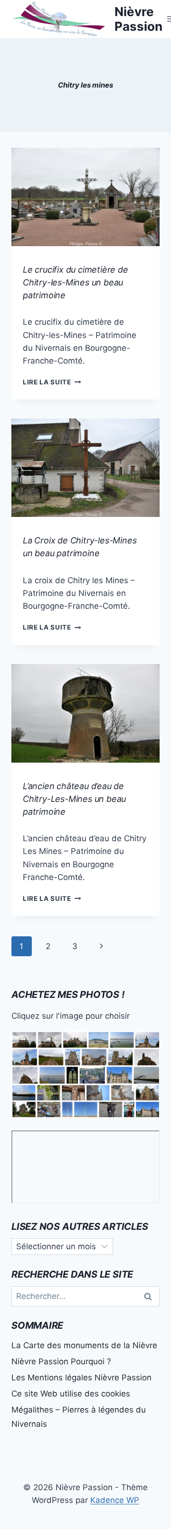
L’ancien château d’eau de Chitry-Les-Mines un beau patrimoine (74, 799)
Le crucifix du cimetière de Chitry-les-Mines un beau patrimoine (75, 282)
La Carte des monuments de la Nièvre (84, 1345)
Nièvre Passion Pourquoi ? (61, 1361)
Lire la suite (52, 382)
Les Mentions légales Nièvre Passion (81, 1377)
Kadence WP (114, 1500)
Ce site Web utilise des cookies (70, 1393)
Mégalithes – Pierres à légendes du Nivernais (78, 1417)
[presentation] (85, 197)
